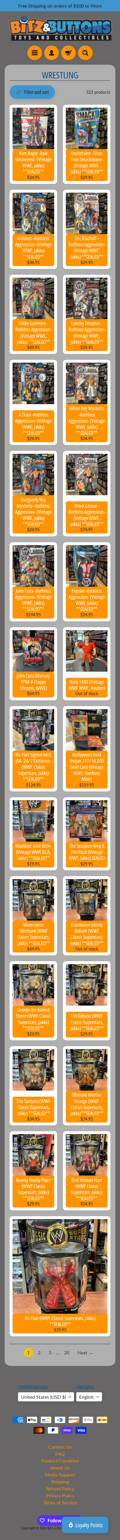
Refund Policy (60, 1488)
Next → (85, 1352)
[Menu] (34, 53)
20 (66, 1352)
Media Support (60, 1474)
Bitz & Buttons (57, 1528)
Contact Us (60, 1446)
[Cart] (68, 53)
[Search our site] (85, 53)
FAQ (60, 1453)
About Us (60, 1467)
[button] (32, 92)
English (86, 1397)
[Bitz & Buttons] (60, 28)
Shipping (60, 1481)
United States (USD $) (43, 1397)
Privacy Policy (60, 1495)
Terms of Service (60, 1502)
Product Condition (60, 1460)
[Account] (51, 53)
